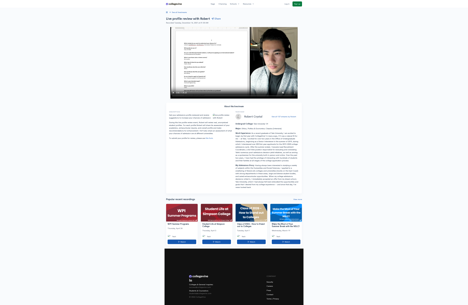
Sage (213, 4)
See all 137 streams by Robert (284, 116)
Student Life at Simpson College (213, 225)
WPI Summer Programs (178, 224)
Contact (270, 294)
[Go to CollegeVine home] (174, 4)
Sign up (297, 4)
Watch (183, 242)
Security (270, 282)
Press (269, 290)
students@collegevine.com (200, 293)
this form (209, 138)
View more (297, 199)
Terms (269, 299)
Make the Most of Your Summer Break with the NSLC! (286, 225)
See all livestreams (179, 12)
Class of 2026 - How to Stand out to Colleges (250, 225)
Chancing (223, 4)
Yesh (174, 236)
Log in (286, 4)
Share (217, 18)
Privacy (276, 299)
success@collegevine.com (200, 287)
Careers (270, 286)
